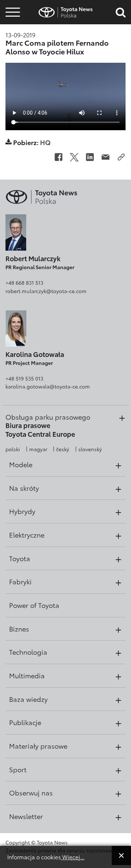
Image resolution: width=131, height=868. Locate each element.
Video (11, 38)
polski (12, 449)
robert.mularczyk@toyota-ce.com (46, 291)
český (62, 449)
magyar (38, 449)
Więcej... (72, 857)
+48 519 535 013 (24, 378)
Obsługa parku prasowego (47, 416)
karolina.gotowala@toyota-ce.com (47, 386)
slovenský (90, 449)
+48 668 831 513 (24, 282)
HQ (45, 142)
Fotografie (11, 26)
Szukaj (13, 57)
